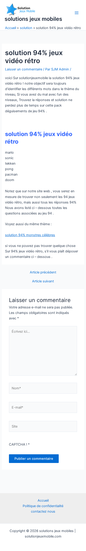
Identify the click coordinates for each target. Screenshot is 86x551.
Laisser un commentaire (23, 69)
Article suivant (43, 281)
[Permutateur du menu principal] (76, 13)
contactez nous (43, 511)
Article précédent (43, 272)
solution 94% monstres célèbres (30, 235)
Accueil (43, 500)
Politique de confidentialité (43, 506)
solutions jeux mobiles (33, 19)
